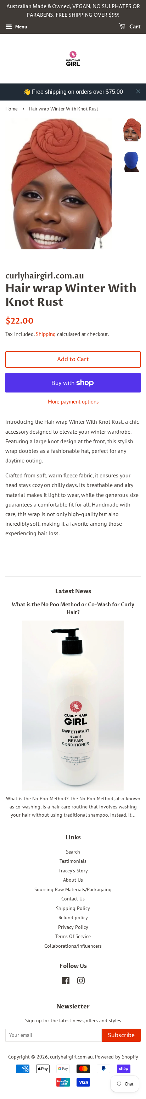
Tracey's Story (73, 870)
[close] (138, 91)
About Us (73, 880)
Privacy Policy (73, 927)
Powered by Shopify (116, 1057)
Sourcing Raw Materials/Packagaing (73, 889)
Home (11, 109)
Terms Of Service (73, 936)
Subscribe (121, 1035)
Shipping (46, 334)
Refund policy (73, 917)
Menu (20, 26)
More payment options (73, 401)
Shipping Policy (73, 908)
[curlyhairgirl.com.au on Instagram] (81, 982)
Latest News (73, 591)
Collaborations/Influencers (73, 946)
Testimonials (73, 861)
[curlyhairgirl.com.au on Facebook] (66, 982)
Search (73, 852)
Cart (134, 26)
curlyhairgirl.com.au (71, 1057)
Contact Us (73, 898)
